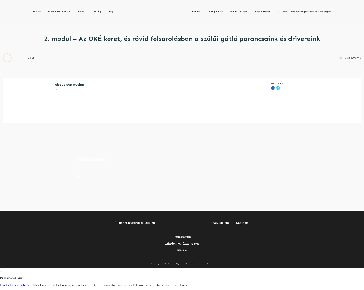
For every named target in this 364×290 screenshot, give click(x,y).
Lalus (58, 89)
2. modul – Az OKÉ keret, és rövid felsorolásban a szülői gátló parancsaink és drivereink (182, 39)
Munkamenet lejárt (11, 277)
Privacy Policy (205, 264)
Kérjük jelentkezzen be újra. (16, 285)
